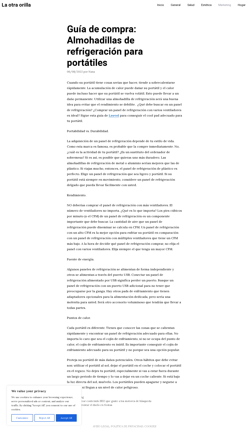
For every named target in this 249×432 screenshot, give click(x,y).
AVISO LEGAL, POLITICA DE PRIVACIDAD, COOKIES (124, 426)
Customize (22, 417)
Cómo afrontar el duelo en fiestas (91, 405)
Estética (206, 5)
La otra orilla (16, 5)
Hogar (242, 5)
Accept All (66, 417)
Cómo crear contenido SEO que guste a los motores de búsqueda (111, 401)
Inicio (160, 5)
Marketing (224, 5)
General (176, 5)
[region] (44, 405)
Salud (190, 5)
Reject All (44, 417)
